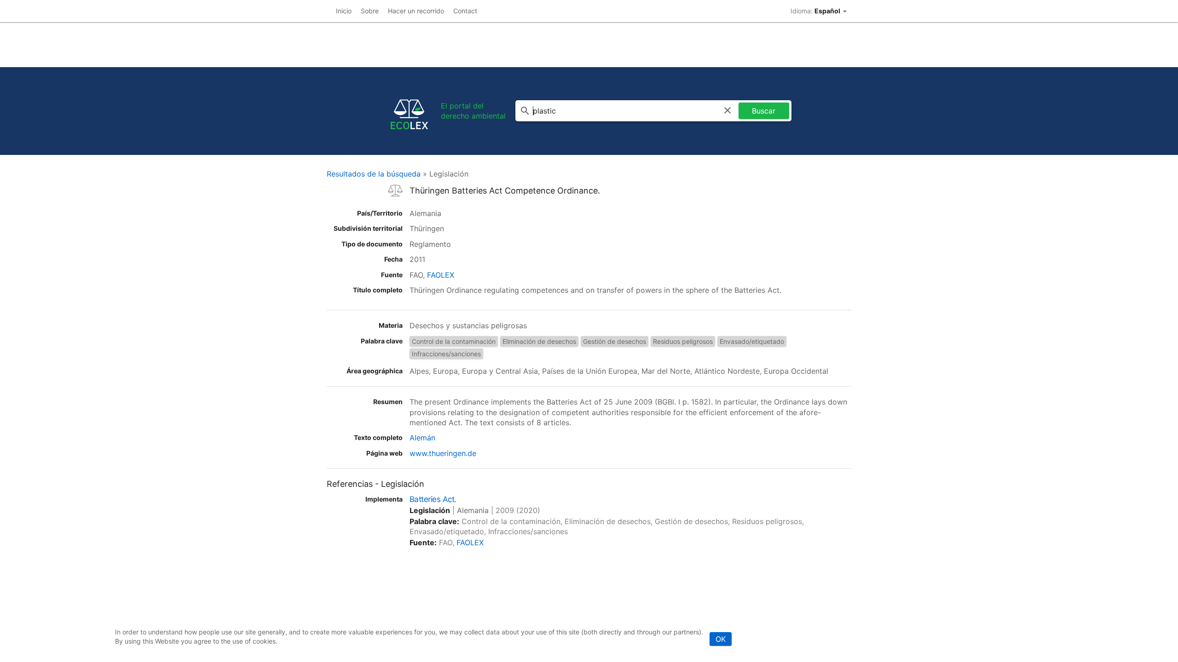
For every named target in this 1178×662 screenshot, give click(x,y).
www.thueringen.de (443, 453)
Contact (465, 11)
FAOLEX (440, 275)
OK (721, 639)
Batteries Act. (433, 499)
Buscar (763, 110)
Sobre (370, 11)
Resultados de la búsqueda (374, 173)
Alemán (422, 437)
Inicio (344, 11)
